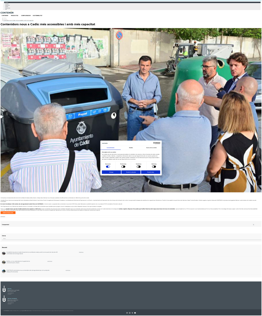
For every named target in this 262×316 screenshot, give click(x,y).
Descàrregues (7, 7)
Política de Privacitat (58, 310)
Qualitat (6, 6)
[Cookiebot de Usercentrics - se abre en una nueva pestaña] (154, 143)
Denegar (111, 172)
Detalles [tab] (131, 147)
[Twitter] (253, 225)
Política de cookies (65, 310)
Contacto (7, 3)
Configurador (26, 15)
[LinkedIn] (130, 313)
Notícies (6, 2)
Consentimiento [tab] (110, 147)
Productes (14, 15)
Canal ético (71, 310)
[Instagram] (127, 313)
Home (4, 18)
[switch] (123, 167)
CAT (6, 9)
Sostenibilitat (37, 15)
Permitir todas (150, 172)
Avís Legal (52, 310)
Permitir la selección (131, 172)
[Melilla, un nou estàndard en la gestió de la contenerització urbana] (4, 261)
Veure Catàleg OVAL (8, 212)
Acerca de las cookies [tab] (151, 147)
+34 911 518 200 (11, 293)
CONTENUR (5, 15)
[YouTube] (135, 313)
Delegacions (7, 5)
